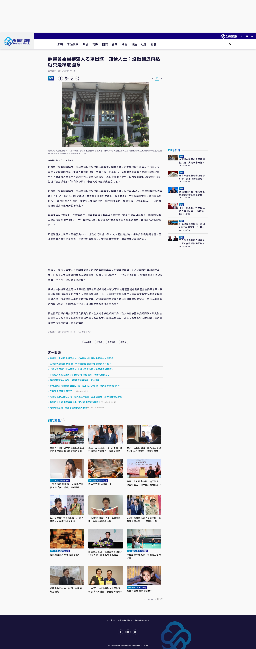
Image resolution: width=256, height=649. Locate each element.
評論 (134, 44)
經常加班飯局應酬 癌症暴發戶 (65, 554)
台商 (115, 44)
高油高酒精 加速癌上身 (100, 484)
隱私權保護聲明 (125, 620)
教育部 (99, 342)
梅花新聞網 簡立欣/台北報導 (60, 160)
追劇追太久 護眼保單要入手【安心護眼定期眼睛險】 (75, 402)
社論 (144, 44)
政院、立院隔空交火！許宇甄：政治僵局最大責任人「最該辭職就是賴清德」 (105, 449)
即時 (60, 44)
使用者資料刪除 (142, 620)
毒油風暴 (73, 44)
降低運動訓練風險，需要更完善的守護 (144, 556)
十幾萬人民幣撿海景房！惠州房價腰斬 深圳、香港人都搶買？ (80, 374)
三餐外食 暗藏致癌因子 (61, 391)
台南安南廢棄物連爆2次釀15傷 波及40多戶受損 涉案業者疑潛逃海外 (85, 385)
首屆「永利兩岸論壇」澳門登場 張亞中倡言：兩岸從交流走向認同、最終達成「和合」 (144, 483)
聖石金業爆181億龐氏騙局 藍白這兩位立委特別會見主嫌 (67, 519)
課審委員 (111, 342)
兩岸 (95, 44)
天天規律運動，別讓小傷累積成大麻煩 (68, 407)
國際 (105, 44)
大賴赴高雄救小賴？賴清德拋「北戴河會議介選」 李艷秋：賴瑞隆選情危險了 (144, 519)
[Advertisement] (128, 16)
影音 (154, 44)
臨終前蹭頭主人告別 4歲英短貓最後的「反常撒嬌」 (75, 380)
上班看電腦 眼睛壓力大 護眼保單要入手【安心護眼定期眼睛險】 (66, 486)
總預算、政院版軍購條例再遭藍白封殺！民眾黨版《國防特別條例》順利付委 (67, 449)
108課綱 (87, 342)
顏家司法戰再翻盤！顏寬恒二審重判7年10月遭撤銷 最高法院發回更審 (144, 449)
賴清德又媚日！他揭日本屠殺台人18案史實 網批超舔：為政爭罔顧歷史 (105, 553)
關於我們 (111, 620)
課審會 (123, 342)
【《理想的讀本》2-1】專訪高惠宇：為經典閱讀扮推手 (104, 519)
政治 (85, 44)
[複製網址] (72, 78)
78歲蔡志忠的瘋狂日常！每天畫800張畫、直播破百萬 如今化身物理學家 (86, 396)
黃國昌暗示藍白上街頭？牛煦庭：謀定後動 (67, 590)
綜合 (124, 44)
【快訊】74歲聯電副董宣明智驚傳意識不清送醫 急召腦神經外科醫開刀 (105, 590)
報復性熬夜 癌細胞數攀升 (140, 591)
